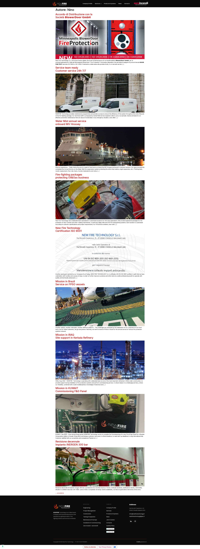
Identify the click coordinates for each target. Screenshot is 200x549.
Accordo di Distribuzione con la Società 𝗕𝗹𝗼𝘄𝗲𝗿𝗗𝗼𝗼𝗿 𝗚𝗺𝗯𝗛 (73, 16)
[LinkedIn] (131, 521)
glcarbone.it (144, 541)
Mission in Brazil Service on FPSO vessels (70, 283)
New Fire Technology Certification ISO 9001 (68, 229)
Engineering (86, 507)
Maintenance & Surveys (90, 519)
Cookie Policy (111, 531)
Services (97, 3)
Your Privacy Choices (105, 547)
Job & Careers (110, 519)
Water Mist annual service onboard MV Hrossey (70, 123)
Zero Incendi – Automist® (90, 525)
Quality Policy (110, 525)
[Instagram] (135, 521)
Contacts (127, 3)
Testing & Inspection (89, 516)
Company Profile (87, 3)
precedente (59, 493)
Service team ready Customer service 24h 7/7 (70, 69)
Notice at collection (90, 547)
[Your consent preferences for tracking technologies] (2, 546)
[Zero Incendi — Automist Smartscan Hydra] (140, 3)
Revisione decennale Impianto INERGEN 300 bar (71, 443)
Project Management (89, 510)
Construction (87, 513)
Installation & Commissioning (92, 522)
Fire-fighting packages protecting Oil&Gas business (72, 176)
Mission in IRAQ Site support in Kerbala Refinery (74, 336)
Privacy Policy (111, 528)
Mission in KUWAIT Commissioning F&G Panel (71, 390)
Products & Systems (110, 3)
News (120, 3)
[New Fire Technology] (59, 3)
